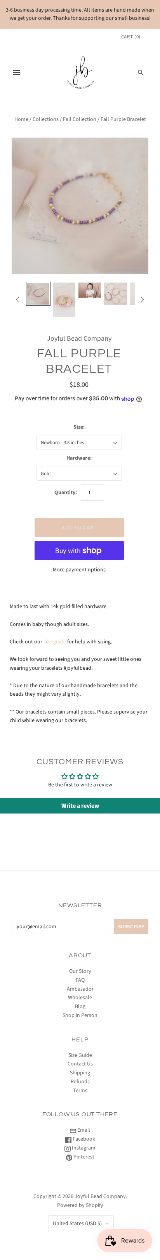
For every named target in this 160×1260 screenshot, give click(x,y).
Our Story (80, 971)
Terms (80, 1091)
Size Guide (80, 1055)
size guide (54, 642)
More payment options (79, 570)
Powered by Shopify (80, 1205)
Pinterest (83, 1157)
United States (77, 1223)
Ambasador (80, 989)
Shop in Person (80, 1015)
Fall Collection (79, 119)
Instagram (83, 1148)
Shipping (80, 1073)
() (131, 36)
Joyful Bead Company (79, 338)
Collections (46, 119)
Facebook (83, 1139)
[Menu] (16, 72)
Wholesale (80, 997)
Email (83, 1130)
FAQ (80, 980)
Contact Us (80, 1064)
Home (21, 119)
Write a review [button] (80, 806)
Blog (80, 1006)
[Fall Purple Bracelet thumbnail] (38, 294)
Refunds (80, 1082)
